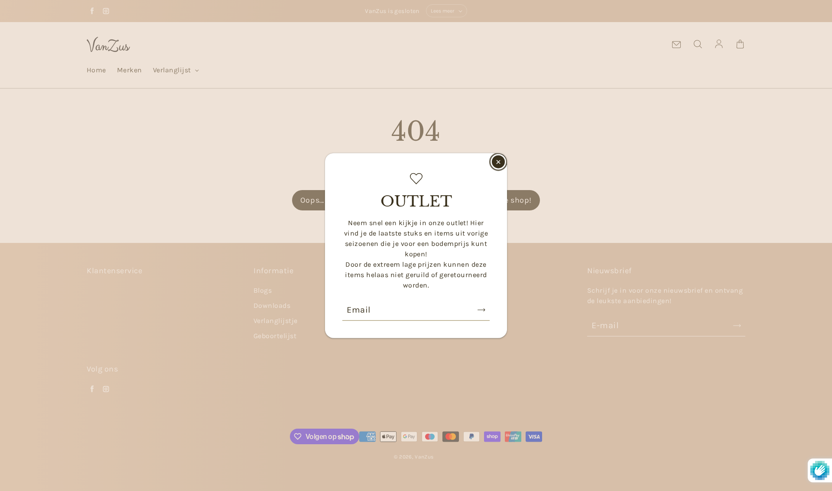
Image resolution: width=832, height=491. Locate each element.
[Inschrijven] (481, 309)
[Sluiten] (498, 161)
